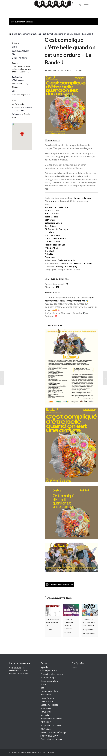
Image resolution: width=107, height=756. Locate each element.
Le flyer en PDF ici (53, 325)
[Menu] (84, 6)
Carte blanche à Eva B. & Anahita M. (52, 622)
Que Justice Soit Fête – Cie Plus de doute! (89, 622)
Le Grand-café (47, 701)
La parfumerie (47, 698)
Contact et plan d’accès (51, 674)
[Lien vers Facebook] (96, 6)
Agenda (44, 667)
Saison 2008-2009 (49, 735)
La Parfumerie (18, 104)
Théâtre (15, 87)
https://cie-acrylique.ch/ (21, 94)
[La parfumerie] (53, 6)
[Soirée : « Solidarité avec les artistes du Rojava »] (105, 378)
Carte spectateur (48, 670)
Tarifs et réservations (51, 739)
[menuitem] (78, 6)
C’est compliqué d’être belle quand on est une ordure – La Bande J (21, 69)
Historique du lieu (49, 681)
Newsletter (45, 711)
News (74, 667)
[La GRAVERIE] (2, 378)
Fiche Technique (48, 677)
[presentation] (53, 610)
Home (43, 684)
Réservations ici (52, 140)
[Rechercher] (78, 6)
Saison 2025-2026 (19, 83)
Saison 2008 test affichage (53, 732)
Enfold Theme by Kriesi (45, 752)
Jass (42, 687)
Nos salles (45, 715)
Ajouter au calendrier (60, 584)
